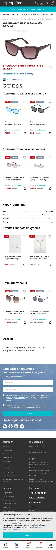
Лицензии (6, 461)
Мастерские (7, 454)
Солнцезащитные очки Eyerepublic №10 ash (14, 178)
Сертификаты (7, 457)
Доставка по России (10, 504)
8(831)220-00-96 (37, 497)
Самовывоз (6, 507)
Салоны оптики (34, 510)
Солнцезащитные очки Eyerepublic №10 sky (39, 178)
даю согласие (19, 398)
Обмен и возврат (9, 511)
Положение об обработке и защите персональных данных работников (40, 473)
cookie (14, 523)
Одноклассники (16, 426)
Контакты (6, 468)
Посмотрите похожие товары (19, 73)
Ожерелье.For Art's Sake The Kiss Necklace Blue (39, 257)
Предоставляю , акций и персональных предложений (26, 406)
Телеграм (22, 426)
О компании (7, 446)
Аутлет (14, 14)
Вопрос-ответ (7, 493)
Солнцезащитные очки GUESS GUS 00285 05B (14, 312)
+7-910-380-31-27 (37, 493)
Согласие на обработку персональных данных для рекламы (38, 464)
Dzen (10, 426)
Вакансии (6, 465)
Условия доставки (9, 500)
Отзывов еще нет (21, 31)
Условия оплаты (8, 496)
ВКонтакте (5, 426)
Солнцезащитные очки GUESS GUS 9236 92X (14, 123)
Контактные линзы (30, 14)
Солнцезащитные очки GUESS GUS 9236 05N (39, 123)
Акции (6, 14)
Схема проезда (34, 507)
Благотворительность (10, 476)
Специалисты (7, 450)
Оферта (32, 459)
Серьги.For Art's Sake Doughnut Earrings (12, 257)
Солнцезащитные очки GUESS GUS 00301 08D (39, 312)
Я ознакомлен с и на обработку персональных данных (27, 397)
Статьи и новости (9, 472)
